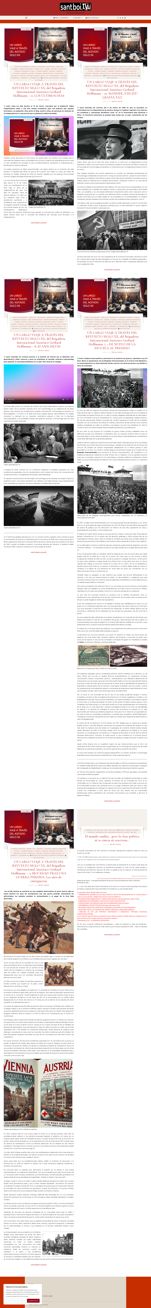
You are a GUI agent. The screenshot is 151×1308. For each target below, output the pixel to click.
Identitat (31, 1288)
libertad (21, 324)
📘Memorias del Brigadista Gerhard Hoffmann (120, 75)
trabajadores (54, 75)
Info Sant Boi (98, 830)
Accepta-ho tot (33, 1301)
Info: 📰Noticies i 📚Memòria (114, 830)
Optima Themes (43, 1304)
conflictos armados (21, 66)
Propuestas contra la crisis (118, 832)
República (15, 75)
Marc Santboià (45, 100)
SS (47, 75)
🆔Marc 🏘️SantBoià (60, 17)
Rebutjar (22, 1301)
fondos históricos (26, 69)
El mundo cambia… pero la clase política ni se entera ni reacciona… (112, 838)
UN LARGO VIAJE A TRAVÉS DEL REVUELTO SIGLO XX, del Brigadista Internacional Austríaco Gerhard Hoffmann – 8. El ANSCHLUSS (38, 340)
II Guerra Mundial (41, 71)
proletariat (59, 73)
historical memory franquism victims (42, 322)
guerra (61, 319)
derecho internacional (55, 317)
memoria (52, 71)
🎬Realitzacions (92, 17)
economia (88, 830)
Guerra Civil (38, 69)
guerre (47, 69)
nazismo (39, 73)
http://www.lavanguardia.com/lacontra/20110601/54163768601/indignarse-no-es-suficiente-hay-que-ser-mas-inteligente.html (122, 878)
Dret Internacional (35, 319)
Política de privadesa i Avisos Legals (40, 1296)
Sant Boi (23, 75)
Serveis (30, 1292)
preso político (48, 73)
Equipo (30, 1284)
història (54, 69)
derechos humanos (126, 66)
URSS (105, 326)
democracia (51, 66)
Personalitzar (11, 1301)
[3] (95, 541)
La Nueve (37, 851)
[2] (129, 452)
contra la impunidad (37, 66)
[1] (13, 359)
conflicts (104, 66)
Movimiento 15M (101, 832)
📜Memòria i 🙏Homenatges (30, 78)
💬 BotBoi (77, 17)
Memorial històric (28, 73)
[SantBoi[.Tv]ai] (75, 7)
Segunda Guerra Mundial (36, 75)
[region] (22, 1294)
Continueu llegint (39, 222)
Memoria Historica (122, 71)
